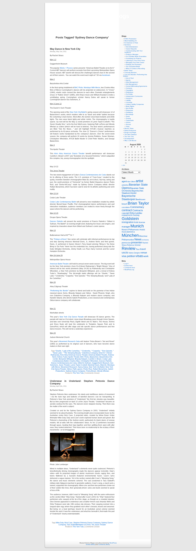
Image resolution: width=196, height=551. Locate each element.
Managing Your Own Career (135, 62)
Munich (137, 226)
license (142, 222)
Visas (127, 126)
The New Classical (130, 134)
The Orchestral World (133, 66)
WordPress (113, 543)
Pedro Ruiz (87, 369)
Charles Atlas (74, 361)
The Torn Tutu (78, 373)
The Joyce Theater (98, 525)
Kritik (136, 222)
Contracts (129, 88)
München (130, 235)
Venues (128, 124)
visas (139, 256)
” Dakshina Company (89, 353)
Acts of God (130, 78)
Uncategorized (129, 138)
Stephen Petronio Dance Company (86, 523)
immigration (128, 222)
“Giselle (58, 351)
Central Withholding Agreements (136, 86)
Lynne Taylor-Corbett (79, 365)
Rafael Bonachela (100, 369)
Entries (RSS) (90, 544)
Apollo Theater (73, 357)
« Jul (123, 165)
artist (139, 181)
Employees (129, 92)
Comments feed (129, 267)
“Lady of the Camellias (71, 351)
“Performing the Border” (59, 291)
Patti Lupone (78, 369)
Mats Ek (103, 365)
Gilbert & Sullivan (84, 363)
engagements (127, 215)
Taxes (128, 116)
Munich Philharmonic (130, 230)
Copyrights (129, 90)
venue (143, 252)
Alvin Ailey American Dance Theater (69, 154)
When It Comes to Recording (135, 68)
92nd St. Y (102, 353)
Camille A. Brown (95, 359)
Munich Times (128, 128)
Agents (128, 80)
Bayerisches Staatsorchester (132, 192)
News (137, 239)
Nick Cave (68, 523)
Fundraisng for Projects (133, 58)
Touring (128, 118)
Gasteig (136, 215)
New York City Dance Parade (72, 317)
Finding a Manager (132, 54)
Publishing (129, 112)
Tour (138, 249)
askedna (125, 185)
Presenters (129, 110)
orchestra (145, 240)
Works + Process (66, 68)
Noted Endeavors (130, 130)
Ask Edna (127, 45)
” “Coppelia (95, 351)
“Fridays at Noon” (60, 239)
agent (124, 181)
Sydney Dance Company (75, 371)
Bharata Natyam (81, 359)
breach (124, 204)
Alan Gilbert (131, 181)
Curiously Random (130, 72)
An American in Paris (131, 43)
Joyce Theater (64, 365)
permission (126, 243)
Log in (126, 263)
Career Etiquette (131, 49)
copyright (125, 213)
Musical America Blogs (98, 16)
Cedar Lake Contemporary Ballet (63, 202)
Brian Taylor (138, 203)
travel (143, 249)
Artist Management (132, 82)
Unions (128, 122)
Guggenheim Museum (100, 363)
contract (127, 210)
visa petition (128, 256)
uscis (125, 252)
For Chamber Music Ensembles (136, 56)
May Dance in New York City (65, 49)
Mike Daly (60, 523)
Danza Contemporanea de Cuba (93, 175)
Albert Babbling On (130, 41)
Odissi (69, 369)
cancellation (126, 207)
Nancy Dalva (83, 367)
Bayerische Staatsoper (129, 197)
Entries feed (128, 265)
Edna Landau (136, 213)
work (146, 256)
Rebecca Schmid (133, 245)
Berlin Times (128, 70)
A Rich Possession (130, 39)
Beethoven (140, 199)
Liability (128, 100)
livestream (106, 75)
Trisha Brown (91, 371)
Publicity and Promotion (133, 64)
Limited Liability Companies (135, 104)
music (142, 229)
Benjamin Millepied (66, 359)
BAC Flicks (84, 357)
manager (126, 227)
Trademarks (130, 120)
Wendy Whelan (103, 371)
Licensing (129, 102)
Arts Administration (132, 47)
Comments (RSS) (104, 544)
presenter (136, 242)
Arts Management (131, 84)
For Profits (129, 94)
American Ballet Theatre (59, 264)
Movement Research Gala (69, 341)
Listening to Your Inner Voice (135, 60)
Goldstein (130, 218)
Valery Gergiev (134, 253)
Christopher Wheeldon (89, 361)
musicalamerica (128, 232)
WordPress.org (129, 269)
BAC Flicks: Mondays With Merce (87, 88)
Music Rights (130, 106)
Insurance (129, 98)
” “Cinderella (85, 351)
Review (128, 248)
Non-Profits (129, 108)
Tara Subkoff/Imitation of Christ (79, 525)
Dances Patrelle (56, 221)
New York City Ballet (78, 112)
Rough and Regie (130, 132)
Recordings (129, 114)
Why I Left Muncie (130, 140)
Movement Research (69, 367)
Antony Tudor (62, 357)
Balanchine (94, 357)
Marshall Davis (93, 365)
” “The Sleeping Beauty (71, 353)
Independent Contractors (134, 96)
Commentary (137, 207)
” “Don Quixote (106, 351)
